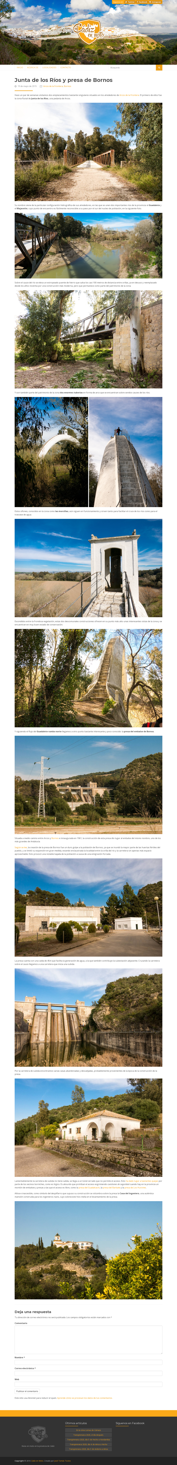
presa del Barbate (111, 1187)
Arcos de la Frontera (53, 86)
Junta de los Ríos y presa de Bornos (63, 80)
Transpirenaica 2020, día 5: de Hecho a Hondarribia (88, 1439)
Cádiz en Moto (37, 1461)
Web (17, 1379)
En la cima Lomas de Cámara (88, 1430)
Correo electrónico (25, 1368)
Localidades (49, 67)
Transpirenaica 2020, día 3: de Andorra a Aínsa (88, 1449)
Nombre (20, 1357)
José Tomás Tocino (62, 1461)
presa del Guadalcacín (89, 1187)
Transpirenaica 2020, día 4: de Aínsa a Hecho (88, 1444)
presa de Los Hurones (135, 1187)
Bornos (67, 86)
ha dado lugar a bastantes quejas (142, 1181)
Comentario (21, 1323)
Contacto (65, 67)
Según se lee (21, 847)
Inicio (20, 67)
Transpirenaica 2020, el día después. (88, 1435)
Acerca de (32, 67)
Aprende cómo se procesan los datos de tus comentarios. (84, 1398)
